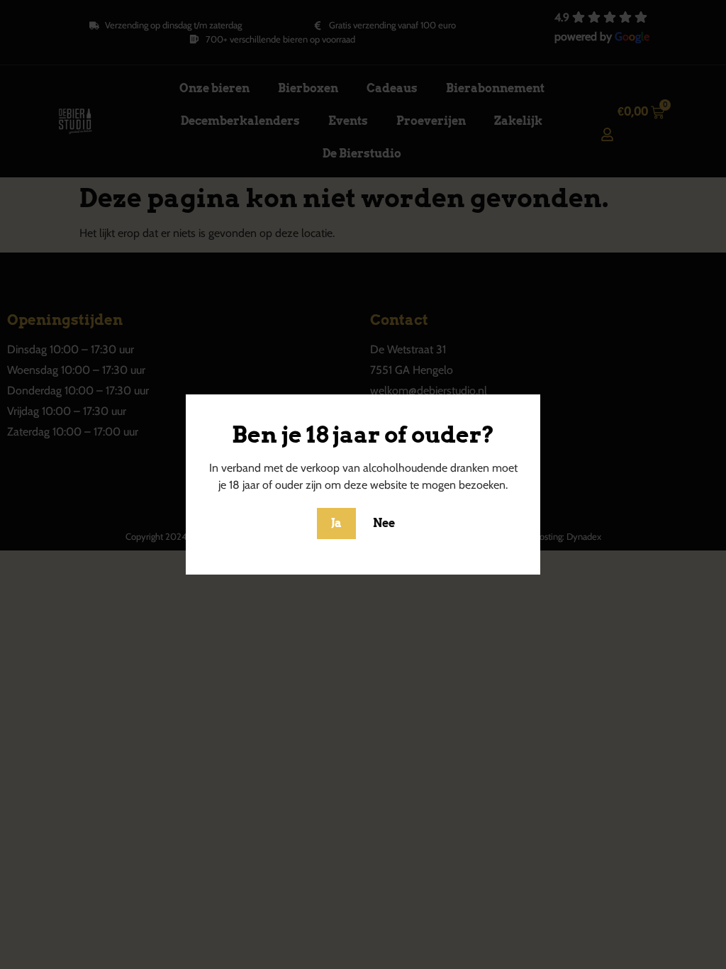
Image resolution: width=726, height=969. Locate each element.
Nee (384, 523)
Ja (336, 523)
